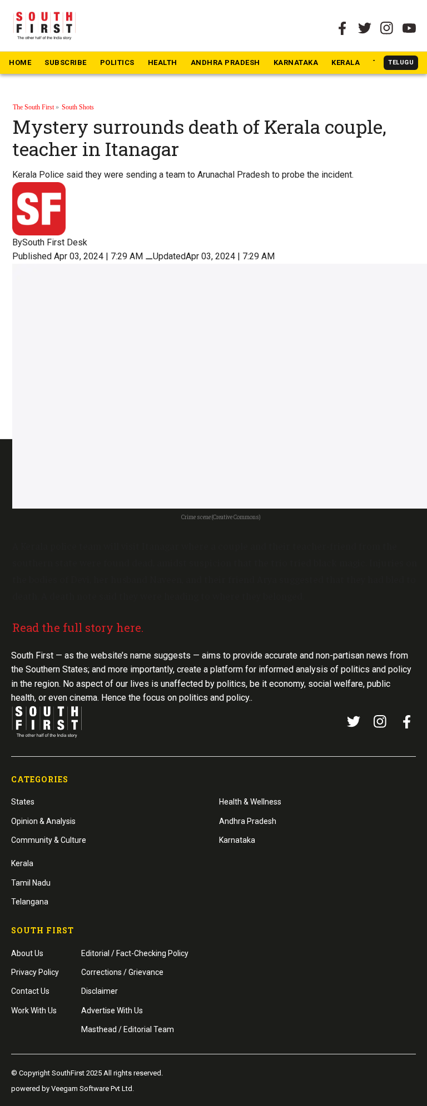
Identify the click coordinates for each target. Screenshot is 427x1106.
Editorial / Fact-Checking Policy (134, 953)
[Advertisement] (213, 726)
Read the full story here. (77, 627)
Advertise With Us (112, 1010)
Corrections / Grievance (122, 972)
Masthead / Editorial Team (127, 1029)
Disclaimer (99, 991)
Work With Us (34, 1010)
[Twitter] (365, 28)
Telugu (401, 62)
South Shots (78, 107)
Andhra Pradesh (225, 62)
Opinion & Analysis (43, 821)
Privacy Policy (35, 972)
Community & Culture (48, 840)
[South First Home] (45, 25)
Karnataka (296, 62)
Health (162, 62)
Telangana (29, 901)
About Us (27, 953)
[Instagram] (387, 28)
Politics (117, 62)
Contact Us (30, 991)
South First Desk (54, 242)
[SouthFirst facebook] (342, 28)
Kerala (345, 62)
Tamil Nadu (31, 882)
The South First (33, 107)
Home (20, 62)
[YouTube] (409, 28)
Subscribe (65, 62)
